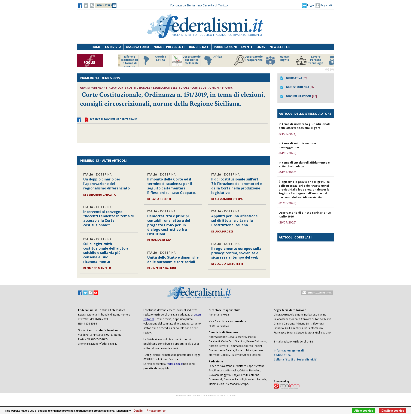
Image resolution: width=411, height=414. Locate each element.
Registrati (326, 5)
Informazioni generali (289, 350)
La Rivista (113, 47)
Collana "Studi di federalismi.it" (295, 359)
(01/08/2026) (287, 203)
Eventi (246, 47)
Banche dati (199, 47)
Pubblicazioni (225, 47)
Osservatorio (137, 47)
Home (96, 47)
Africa (195, 56)
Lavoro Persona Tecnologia (293, 60)
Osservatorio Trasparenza (231, 58)
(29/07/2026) (287, 222)
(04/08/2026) (287, 134)
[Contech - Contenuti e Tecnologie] (286, 386)
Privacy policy (155, 410)
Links (260, 47)
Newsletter (280, 47)
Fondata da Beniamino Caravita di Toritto (199, 5)
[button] (308, 5)
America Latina (138, 58)
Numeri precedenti (169, 47)
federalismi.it (175, 364)
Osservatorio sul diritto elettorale (169, 60)
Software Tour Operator (205, 400)
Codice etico (282, 355)
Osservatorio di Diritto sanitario (324, 60)
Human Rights (262, 58)
